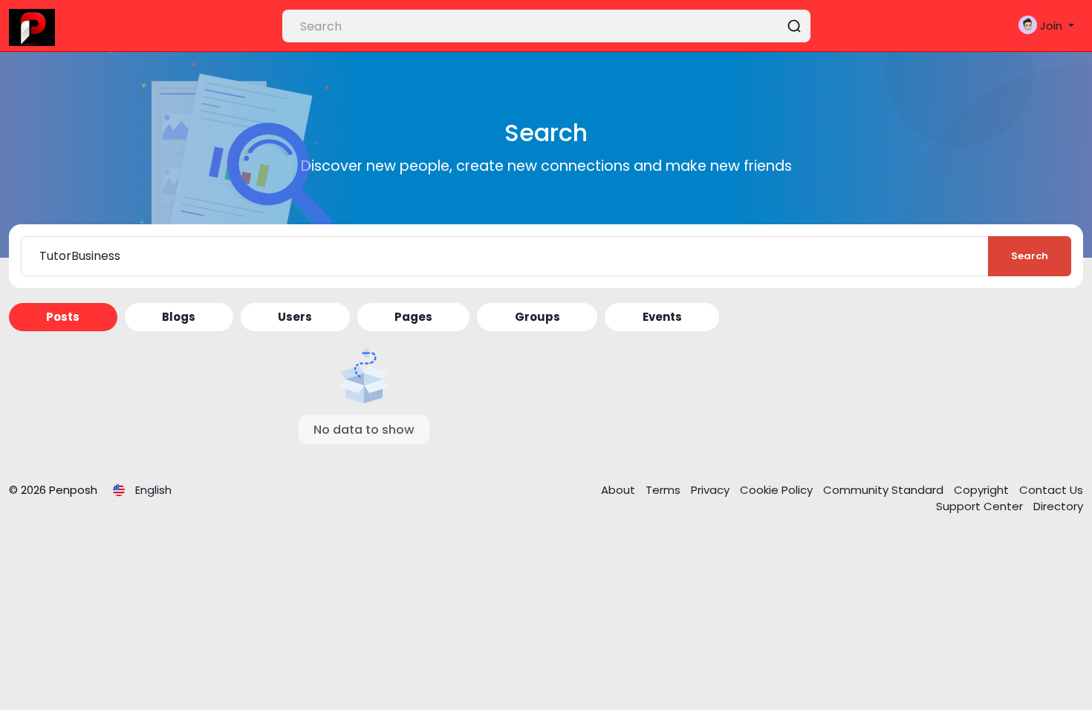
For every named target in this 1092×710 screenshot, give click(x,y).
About (619, 490)
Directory (1058, 506)
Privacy (711, 490)
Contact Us (1051, 490)
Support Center (981, 506)
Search (1029, 256)
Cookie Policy (778, 490)
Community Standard (884, 490)
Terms (664, 490)
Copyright (983, 490)
